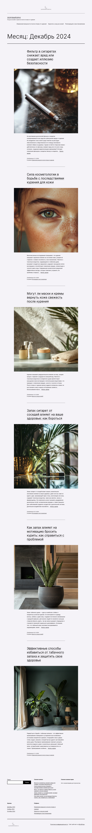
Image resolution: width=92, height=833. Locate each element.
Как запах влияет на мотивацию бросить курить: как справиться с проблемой (45, 796)
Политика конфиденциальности (59, 824)
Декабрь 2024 (11, 807)
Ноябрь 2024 (10, 809)
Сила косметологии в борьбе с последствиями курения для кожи (45, 178)
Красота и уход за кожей (56, 24)
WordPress (81, 824)
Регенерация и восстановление (75, 24)
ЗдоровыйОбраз (14, 18)
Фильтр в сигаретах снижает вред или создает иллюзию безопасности (44, 783)
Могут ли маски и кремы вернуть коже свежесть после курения (45, 297)
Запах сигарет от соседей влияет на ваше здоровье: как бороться (45, 414)
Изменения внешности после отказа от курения (32, 24)
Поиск (9, 779)
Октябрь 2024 (11, 811)
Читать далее (44, 272)
